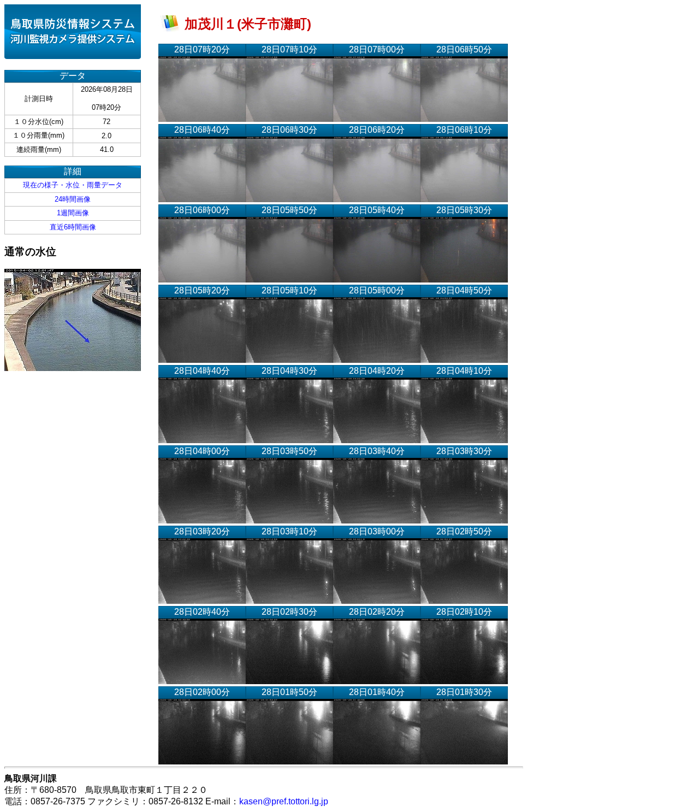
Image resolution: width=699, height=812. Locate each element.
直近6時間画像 (73, 227)
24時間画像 (73, 199)
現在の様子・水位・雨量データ (72, 185)
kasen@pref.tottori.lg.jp (283, 801)
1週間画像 (73, 213)
